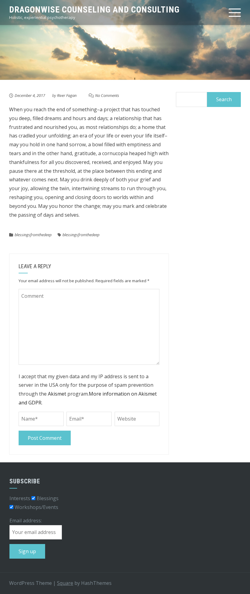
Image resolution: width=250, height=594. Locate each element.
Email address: (25, 520)
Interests (19, 498)
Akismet (57, 393)
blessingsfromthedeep (33, 234)
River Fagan (67, 95)
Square (65, 583)
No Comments (107, 95)
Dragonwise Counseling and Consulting (94, 10)
